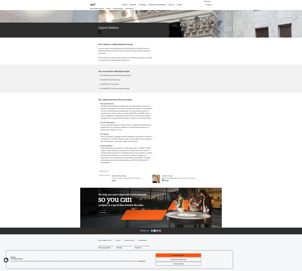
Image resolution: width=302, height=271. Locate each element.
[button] (6, 260)
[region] (119, 259)
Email (114, 180)
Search (209, 5)
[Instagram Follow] (160, 231)
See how (103, 212)
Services (108, 8)
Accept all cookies (178, 255)
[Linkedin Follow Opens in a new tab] (163, 180)
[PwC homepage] (93, 4)
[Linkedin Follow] (152, 231)
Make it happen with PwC (97, 8)
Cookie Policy (141, 261)
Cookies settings (178, 263)
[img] (99, 32)
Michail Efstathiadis (119, 176)
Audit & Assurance (118, 8)
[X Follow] (154, 231)
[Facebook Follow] (157, 231)
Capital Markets (129, 8)
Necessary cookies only (178, 259)
